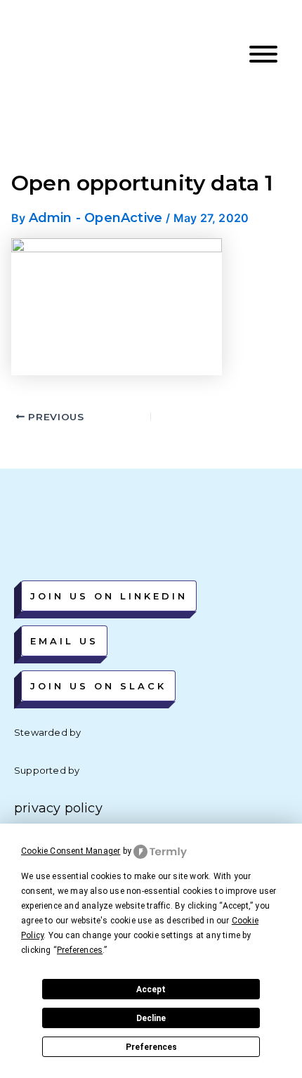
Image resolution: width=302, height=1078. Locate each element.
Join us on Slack (98, 685)
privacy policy (58, 808)
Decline (151, 1018)
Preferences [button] (80, 950)
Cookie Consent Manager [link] (70, 851)
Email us (64, 641)
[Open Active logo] (64, 54)
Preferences (151, 1047)
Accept (151, 989)
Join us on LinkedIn (109, 596)
